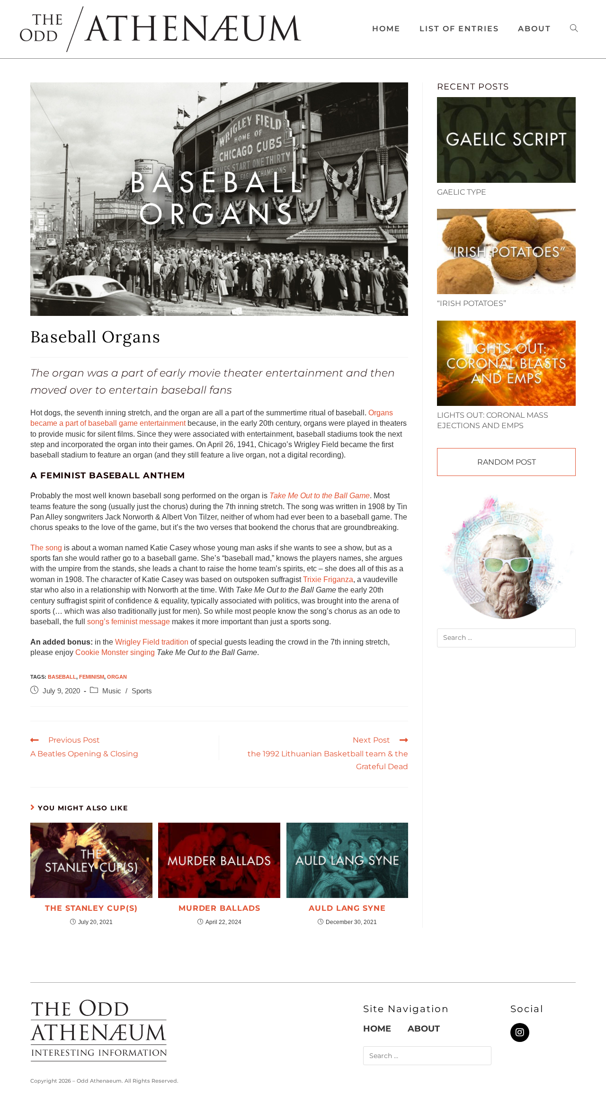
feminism (91, 677)
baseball (62, 677)
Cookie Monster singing (115, 652)
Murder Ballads (219, 908)
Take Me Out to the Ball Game (319, 496)
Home (377, 1028)
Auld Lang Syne (347, 908)
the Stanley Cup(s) (91, 908)
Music (111, 691)
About (424, 1028)
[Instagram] (519, 1032)
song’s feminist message (128, 622)
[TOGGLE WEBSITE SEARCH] (574, 29)
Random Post (506, 462)
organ (117, 677)
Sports (142, 691)
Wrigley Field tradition (151, 642)
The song (46, 548)
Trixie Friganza (328, 579)
